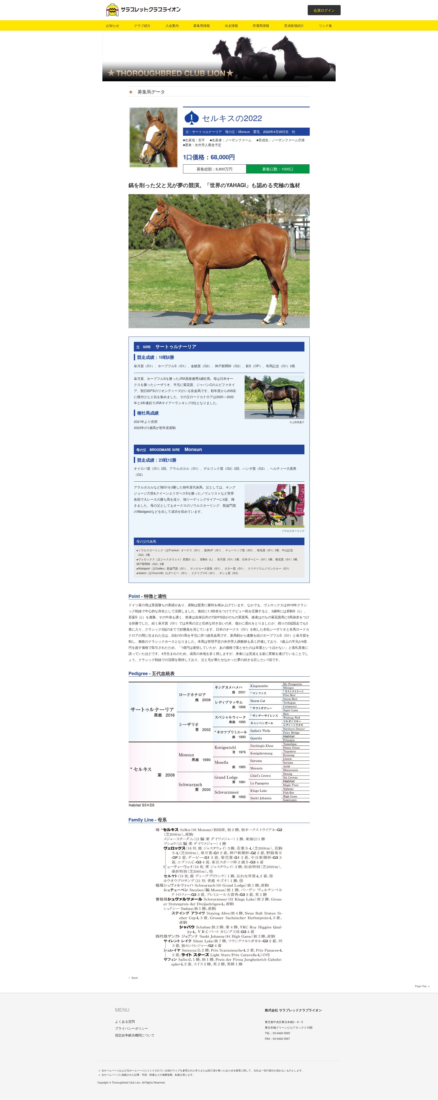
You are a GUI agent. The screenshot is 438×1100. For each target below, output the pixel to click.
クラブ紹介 (142, 25)
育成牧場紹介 (294, 25)
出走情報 (231, 25)
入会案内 (172, 25)
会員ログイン (324, 10)
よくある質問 (125, 1021)
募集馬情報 (201, 25)
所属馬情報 (261, 25)
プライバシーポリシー (131, 1028)
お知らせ (112, 25)
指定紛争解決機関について (135, 1035)
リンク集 (325, 25)
